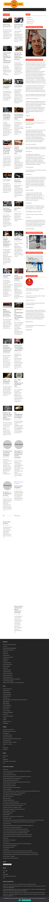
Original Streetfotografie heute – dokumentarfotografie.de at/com (17, 889)
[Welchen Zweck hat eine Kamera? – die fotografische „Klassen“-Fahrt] (18, 341)
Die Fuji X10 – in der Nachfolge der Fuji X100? (7, 493)
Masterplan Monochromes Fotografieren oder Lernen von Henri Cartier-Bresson (7, 349)
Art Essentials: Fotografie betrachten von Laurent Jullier (14, 803)
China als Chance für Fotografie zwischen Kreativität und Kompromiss (17, 836)
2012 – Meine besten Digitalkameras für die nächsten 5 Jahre (18, 383)
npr (3, 745)
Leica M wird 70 (6, 841)
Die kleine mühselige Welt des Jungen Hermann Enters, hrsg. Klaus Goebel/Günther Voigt (21, 791)
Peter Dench (5, 668)
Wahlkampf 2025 (6, 814)
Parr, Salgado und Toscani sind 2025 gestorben (12, 794)
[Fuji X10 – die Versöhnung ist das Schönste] (7, 375)
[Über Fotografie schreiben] (7, 270)
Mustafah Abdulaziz (7, 705)
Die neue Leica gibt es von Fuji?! (9, 783)
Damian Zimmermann (7, 736)
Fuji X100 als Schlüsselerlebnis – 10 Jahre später (7, 210)
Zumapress (5, 749)
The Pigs (5, 717)
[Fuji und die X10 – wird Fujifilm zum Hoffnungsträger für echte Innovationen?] (18, 444)
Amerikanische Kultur (7, 688)
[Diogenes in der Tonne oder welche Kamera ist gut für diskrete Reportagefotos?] (7, 408)
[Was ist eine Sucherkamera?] (18, 175)
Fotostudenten (6, 697)
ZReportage (5, 723)
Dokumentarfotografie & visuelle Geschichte (12, 738)
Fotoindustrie (6, 659)
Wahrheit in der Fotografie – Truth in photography (13, 682)
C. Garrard (5, 646)
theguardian (5, 747)
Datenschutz (5, 759)
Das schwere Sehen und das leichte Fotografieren (13, 805)
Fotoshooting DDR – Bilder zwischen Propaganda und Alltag (15, 832)
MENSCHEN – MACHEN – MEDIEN (9, 742)
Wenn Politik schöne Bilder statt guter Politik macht (14, 809)
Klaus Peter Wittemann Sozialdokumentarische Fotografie (15, 699)
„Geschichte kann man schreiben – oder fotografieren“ (14, 792)
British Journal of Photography (9, 644)
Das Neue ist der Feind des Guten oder (10, 780)
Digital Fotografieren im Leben (9, 785)
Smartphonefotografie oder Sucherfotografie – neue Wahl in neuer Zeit (17, 834)
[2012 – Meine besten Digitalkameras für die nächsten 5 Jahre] (18, 375)
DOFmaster (5, 651)
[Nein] (47, 899)
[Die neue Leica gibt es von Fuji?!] (7, 20)
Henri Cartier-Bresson (7, 664)
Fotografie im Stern (7, 696)
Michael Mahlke (7, 27)
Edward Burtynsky (6, 692)
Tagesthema (5, 838)
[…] (18, 41)
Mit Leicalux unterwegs (7, 812)
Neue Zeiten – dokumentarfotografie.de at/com (13, 886)
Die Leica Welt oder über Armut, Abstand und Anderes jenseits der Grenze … (18, 56)
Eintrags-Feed (30, 19)
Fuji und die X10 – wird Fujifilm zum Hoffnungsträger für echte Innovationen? (18, 454)
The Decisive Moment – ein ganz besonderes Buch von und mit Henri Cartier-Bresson (20, 852)
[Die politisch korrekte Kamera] (18, 233)
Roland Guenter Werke (7, 675)
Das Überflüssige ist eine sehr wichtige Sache (12, 778)
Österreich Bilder (6, 666)
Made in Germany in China (8, 796)
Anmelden (29, 17)
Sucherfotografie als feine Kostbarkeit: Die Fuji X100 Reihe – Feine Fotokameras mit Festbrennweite (7, 57)
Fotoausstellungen (7, 694)
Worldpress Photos (7, 721)
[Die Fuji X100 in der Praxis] (7, 517)
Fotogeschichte (6, 655)
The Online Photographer (8, 680)
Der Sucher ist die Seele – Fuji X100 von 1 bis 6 (18, 26)
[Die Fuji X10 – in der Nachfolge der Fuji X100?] (7, 485)
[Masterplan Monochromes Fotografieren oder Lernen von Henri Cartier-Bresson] (7, 341)
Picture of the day (6, 710)
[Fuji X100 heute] (7, 175)
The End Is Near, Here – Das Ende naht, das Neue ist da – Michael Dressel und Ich (19, 821)
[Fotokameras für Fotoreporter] (7, 81)
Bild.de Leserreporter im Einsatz (9, 731)
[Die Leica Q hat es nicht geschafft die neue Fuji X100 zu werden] (18, 109)
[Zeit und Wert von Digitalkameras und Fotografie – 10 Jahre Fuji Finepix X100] (7, 142)
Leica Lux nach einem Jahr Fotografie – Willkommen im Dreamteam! (17, 771)
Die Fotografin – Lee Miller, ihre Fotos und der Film (13, 816)
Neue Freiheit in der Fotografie (9, 840)
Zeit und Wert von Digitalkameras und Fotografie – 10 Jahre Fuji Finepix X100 (7, 150)
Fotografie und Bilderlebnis (8, 800)
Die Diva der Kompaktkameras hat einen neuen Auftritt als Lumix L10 (17, 776)
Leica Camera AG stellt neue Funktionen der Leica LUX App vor (15, 829)
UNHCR (4, 719)
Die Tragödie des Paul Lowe (8, 847)
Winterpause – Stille (7, 818)
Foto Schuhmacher (7, 740)
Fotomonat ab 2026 (7, 789)
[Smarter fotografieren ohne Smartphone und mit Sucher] (18, 270)
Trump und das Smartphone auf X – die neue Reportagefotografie (16, 831)
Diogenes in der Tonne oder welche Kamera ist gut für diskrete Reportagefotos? (7, 416)
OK (19, 900)
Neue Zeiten (5, 769)
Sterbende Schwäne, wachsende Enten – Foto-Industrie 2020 (18, 150)
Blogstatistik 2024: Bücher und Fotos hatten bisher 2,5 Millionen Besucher (18, 825)
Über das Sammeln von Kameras (9, 774)
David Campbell (6, 690)
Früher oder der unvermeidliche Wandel (11, 802)
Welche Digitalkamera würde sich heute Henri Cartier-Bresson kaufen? (7, 313)
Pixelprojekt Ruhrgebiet (8, 712)
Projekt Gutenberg (7, 671)
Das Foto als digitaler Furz (8, 773)
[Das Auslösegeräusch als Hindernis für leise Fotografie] (18, 408)
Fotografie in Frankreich (8, 657)
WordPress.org (30, 23)
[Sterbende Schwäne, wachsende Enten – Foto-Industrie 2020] (18, 142)
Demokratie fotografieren (8, 649)
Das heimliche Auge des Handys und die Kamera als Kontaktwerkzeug (17, 843)
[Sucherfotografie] (18, 81)
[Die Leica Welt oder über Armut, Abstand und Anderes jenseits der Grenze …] (18, 48)
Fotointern (5, 660)
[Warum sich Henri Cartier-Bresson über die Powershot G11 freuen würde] (18, 559)
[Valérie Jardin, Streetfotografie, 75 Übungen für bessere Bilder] (7, 109)
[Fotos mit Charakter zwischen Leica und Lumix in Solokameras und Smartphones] (7, 233)
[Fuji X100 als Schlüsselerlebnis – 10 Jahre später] (7, 203)
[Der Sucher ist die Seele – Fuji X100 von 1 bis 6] (18, 20)
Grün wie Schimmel (7, 823)
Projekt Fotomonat (7, 669)
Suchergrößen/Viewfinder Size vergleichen (11, 679)
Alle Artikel (5, 755)
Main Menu (7, 9)
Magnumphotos (6, 701)
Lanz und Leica (6, 849)
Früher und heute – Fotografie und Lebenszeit (12, 827)
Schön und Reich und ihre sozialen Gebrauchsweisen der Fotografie (16, 782)
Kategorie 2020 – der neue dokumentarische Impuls (34, 892)
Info (4, 763)
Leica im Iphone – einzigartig (9, 856)
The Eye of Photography (8, 716)
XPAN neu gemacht (7, 798)
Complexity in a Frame (7, 735)
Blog (4, 757)
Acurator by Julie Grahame (8, 729)
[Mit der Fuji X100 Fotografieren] (18, 482)
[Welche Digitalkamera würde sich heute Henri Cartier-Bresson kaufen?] (7, 305)
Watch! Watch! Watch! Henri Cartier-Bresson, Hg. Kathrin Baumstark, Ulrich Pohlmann (20, 854)
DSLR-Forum (5, 653)
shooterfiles (5, 714)
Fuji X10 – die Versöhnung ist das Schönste (6, 381)
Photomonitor (6, 708)
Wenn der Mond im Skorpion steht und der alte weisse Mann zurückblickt (17, 850)
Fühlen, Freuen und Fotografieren (10, 845)
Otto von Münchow (7, 707)
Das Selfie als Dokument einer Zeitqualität (11, 787)
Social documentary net (8, 677)
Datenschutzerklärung (26, 900)
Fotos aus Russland (7, 662)
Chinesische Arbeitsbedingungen (9, 648)
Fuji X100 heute (6, 180)
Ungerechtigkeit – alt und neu (9, 811)
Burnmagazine (6, 733)
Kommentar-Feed (30, 21)
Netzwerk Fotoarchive (7, 744)
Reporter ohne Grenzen (8, 673)
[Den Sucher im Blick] (18, 203)
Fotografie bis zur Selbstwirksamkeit (10, 858)
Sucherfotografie (18, 86)
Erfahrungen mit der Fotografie (9, 761)
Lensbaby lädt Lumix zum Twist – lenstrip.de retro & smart (15, 884)
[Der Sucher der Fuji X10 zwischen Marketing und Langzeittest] (7, 444)
